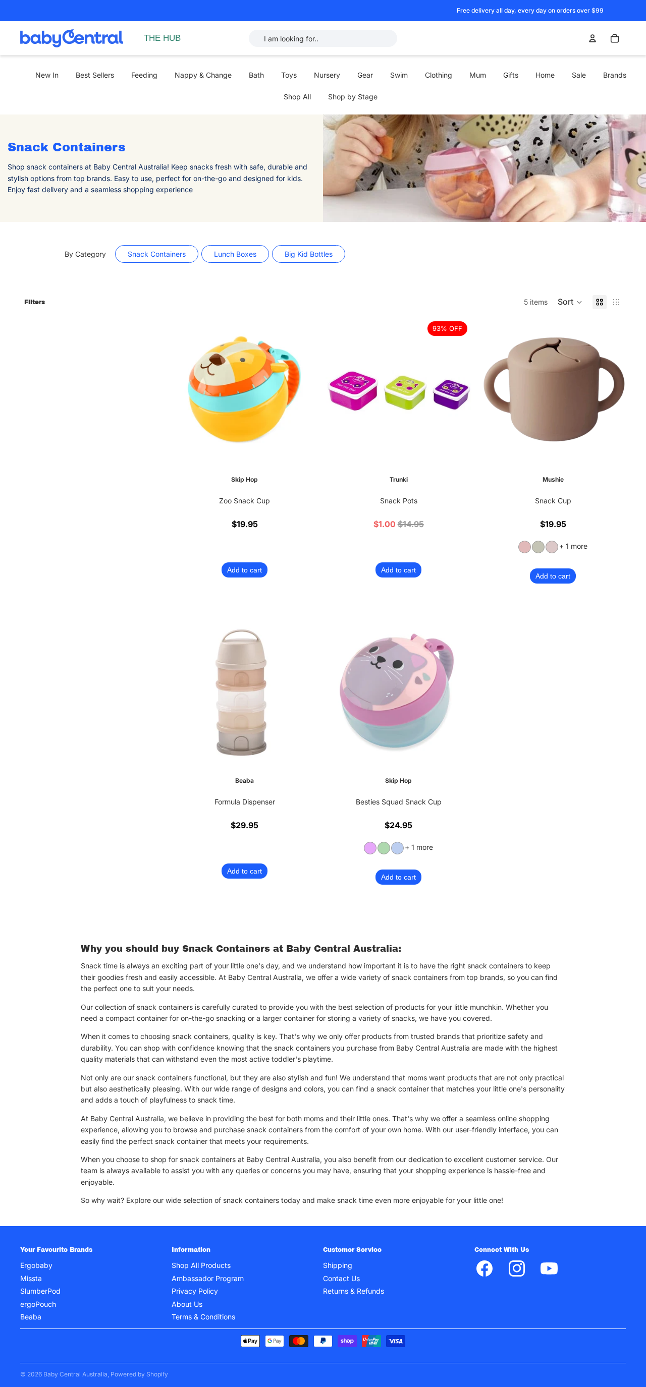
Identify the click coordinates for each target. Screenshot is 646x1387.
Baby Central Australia (75, 1374)
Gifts (510, 75)
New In (47, 75)
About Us (187, 1304)
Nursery (327, 75)
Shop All (297, 96)
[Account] (592, 38)
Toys (289, 75)
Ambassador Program (208, 1278)
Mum (477, 75)
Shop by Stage (353, 96)
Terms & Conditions (203, 1316)
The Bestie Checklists (189, 94)
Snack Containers (157, 254)
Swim (399, 75)
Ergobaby (36, 1265)
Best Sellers (95, 75)
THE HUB (162, 38)
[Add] (456, 447)
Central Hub (173, 74)
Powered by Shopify (139, 1374)
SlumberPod (40, 1291)
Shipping (337, 1265)
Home (545, 75)
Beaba (30, 1316)
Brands (614, 75)
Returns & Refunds (353, 1291)
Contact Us (341, 1278)
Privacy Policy (195, 1291)
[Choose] (302, 447)
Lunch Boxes (235, 254)
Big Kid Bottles (309, 254)
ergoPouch (38, 1304)
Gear (365, 75)
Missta (31, 1278)
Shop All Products (201, 1265)
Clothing (438, 75)
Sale (579, 75)
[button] (570, 302)
